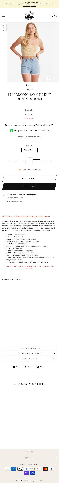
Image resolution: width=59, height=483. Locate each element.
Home (29, 89)
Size (30, 157)
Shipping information (29, 348)
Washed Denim (29, 150)
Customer (28, 452)
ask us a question (29, 358)
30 (51, 162)
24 (8, 162)
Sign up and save (28, 464)
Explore (29, 458)
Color (29, 145)
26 (22, 162)
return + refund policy (29, 353)
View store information (14, 201)
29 (44, 162)
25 (15, 162)
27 (29, 162)
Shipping (21, 136)
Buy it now (29, 187)
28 (37, 162)
